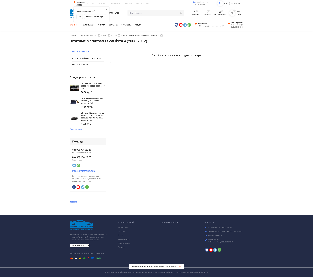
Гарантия (121, 247)
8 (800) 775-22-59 (202, 2)
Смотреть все (76, 129)
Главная (73, 35)
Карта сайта (99, 253)
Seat (104, 35)
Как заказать (123, 227)
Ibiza (115, 35)
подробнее (75, 202)
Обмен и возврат (124, 243)
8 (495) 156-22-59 (232, 3)
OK (180, 267)
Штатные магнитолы (87, 35)
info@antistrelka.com (84, 170)
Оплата (120, 235)
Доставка (121, 231)
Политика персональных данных (81, 253)
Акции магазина (124, 239)
